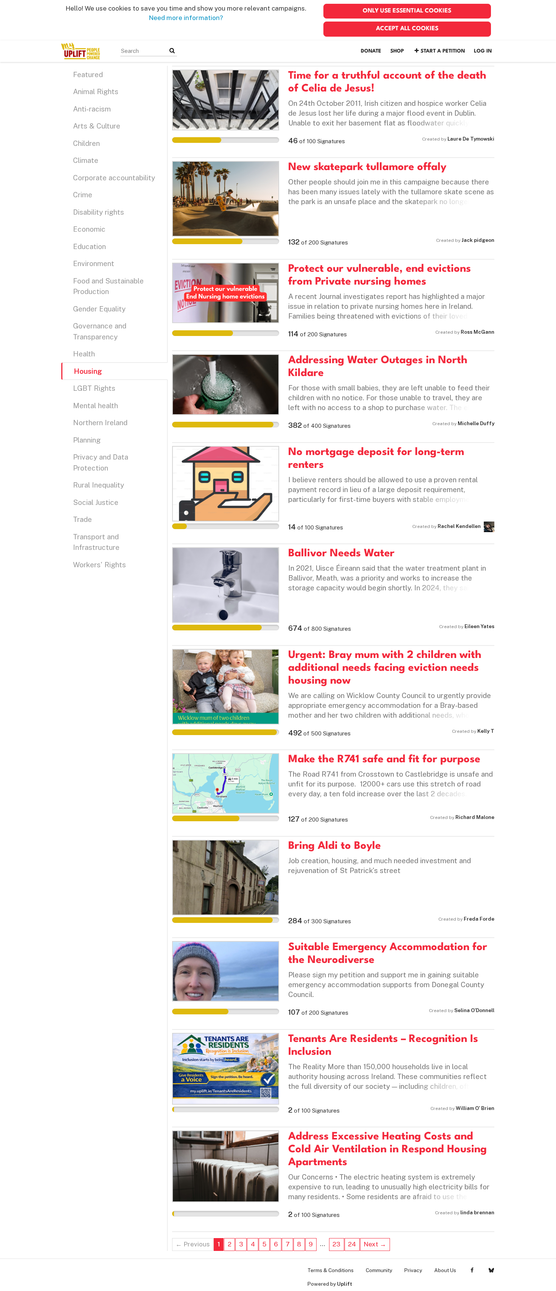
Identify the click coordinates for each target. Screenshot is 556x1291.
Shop (397, 51)
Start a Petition (443, 51)
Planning (87, 440)
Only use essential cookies (407, 11)
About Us (445, 1270)
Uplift (344, 1284)
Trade (82, 519)
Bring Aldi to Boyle (334, 846)
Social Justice (95, 502)
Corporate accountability (114, 177)
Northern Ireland (100, 422)
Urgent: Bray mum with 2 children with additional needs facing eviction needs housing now (384, 668)
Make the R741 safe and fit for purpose (384, 759)
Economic (89, 229)
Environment (93, 263)
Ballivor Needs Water (341, 553)
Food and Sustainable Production (108, 286)
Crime (82, 194)
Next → (374, 1244)
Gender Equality (99, 309)
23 (336, 1244)
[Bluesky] (491, 1270)
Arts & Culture (96, 126)
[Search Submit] (172, 50)
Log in (483, 51)
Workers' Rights (99, 564)
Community (379, 1270)
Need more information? (186, 18)
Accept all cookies (407, 29)
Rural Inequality (98, 485)
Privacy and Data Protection (100, 462)
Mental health (95, 405)
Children (86, 143)
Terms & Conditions (331, 1270)
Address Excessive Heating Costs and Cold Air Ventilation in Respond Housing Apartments (387, 1150)
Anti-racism (92, 109)
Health (84, 354)
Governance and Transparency (99, 331)
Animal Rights (95, 91)
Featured (88, 74)
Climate (85, 160)
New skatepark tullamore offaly (367, 167)
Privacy (413, 1270)
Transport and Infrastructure (96, 542)
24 (352, 1244)
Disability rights (98, 212)
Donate (371, 51)
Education (89, 246)
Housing (88, 371)
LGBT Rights (94, 388)
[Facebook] (471, 1270)
